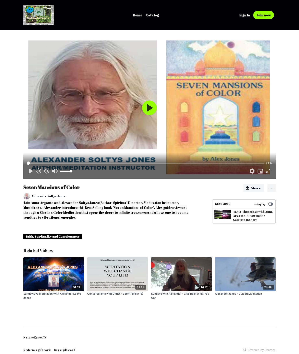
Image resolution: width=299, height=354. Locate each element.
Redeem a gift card (37, 350)
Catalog (152, 15)
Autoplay (260, 204)
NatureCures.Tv (34, 337)
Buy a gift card (64, 350)
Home (137, 15)
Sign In (244, 15)
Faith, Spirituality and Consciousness (53, 236)
